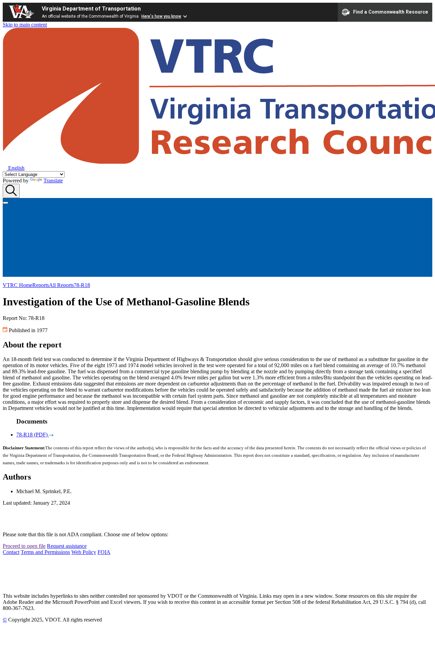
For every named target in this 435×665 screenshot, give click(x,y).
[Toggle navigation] (5, 203)
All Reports (61, 285)
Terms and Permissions (45, 552)
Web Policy (83, 552)
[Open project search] (11, 191)
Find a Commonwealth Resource (390, 11)
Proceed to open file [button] (24, 546)
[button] (13, 168)
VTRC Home (17, 285)
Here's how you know (161, 16)
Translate (53, 180)
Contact (11, 552)
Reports (40, 285)
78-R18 (82, 285)
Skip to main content (25, 25)
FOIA (104, 552)
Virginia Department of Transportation (91, 8)
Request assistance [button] (67, 546)
